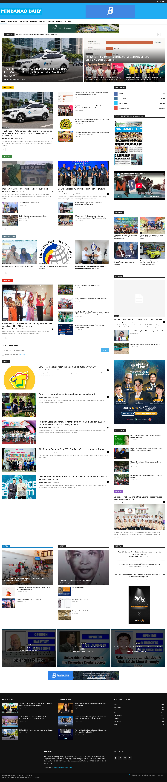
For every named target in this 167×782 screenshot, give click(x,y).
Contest (116, 529)
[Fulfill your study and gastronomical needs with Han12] (65, 303)
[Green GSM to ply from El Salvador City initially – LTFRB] (121, 335)
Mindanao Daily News (8, 191)
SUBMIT (105, 350)
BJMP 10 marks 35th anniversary (29, 203)
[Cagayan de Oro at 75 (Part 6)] (64, 603)
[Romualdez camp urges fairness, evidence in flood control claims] (65, 708)
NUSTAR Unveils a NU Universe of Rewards (29, 599)
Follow (162, 98)
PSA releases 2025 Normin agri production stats (17, 266)
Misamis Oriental (7, 185)
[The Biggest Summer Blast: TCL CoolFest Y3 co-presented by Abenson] (19, 460)
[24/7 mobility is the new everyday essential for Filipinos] (10, 734)
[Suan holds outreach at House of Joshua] (65, 290)
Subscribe (162, 108)
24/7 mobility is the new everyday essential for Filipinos (36, 730)
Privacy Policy (21, 354)
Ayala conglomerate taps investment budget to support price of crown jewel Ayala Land (124, 262)
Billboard (5, 320)
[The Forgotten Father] (64, 591)
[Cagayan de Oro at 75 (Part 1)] (64, 615)
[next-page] (6, 149)
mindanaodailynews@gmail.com (62, 767)
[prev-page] (3, 149)
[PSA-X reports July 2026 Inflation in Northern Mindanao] (56, 252)
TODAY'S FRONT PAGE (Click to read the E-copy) (129, 116)
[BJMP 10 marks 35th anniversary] (10, 207)
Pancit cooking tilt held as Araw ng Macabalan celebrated (67, 394)
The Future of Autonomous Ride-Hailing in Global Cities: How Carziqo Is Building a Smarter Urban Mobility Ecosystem (27, 133)
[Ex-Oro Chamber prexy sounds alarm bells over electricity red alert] (10, 220)
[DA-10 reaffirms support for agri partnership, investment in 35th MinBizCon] (65, 207)
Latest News (8, 66)
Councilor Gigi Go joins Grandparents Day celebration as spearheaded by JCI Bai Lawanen (27, 325)
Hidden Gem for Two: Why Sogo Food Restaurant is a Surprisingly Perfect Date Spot (24, 580)
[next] (162, 34)
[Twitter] (158, 1)
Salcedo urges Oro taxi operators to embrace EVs (145, 344)
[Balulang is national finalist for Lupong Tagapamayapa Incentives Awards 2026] (139, 517)
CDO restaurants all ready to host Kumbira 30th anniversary (67, 367)
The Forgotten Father (78, 587)
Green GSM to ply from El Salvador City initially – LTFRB (147, 331)
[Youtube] (163, 1)
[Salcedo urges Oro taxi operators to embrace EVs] (121, 348)
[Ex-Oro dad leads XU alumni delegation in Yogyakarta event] (83, 173)
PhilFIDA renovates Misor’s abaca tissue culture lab (25, 189)
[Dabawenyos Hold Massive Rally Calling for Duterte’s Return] (121, 479)
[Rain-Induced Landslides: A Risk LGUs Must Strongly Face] (138, 648)
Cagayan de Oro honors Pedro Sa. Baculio (75, 581)
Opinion (29, 644)
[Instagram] (160, 1)
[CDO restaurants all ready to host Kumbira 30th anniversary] (19, 377)
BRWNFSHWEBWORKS (33, 777)
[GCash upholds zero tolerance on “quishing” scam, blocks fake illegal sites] (65, 329)
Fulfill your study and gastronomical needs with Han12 (91, 299)
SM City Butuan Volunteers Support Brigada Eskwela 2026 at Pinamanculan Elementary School (152, 237)
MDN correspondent (8, 138)
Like (163, 93)
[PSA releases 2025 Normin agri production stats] (19, 252)
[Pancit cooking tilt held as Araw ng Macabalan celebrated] (19, 405)
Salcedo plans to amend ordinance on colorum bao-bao (138, 319)
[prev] (158, 34)
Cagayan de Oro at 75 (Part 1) (80, 611)
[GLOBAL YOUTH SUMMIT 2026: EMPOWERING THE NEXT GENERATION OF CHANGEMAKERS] (10, 721)
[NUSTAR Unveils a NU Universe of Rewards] (8, 603)
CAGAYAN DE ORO (63, 185)
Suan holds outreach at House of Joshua (87, 285)
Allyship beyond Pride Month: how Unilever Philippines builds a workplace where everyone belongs (125, 237)
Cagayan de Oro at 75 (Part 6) (80, 599)
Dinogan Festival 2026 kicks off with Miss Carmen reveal (139, 564)
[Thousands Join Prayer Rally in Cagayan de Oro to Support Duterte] (121, 466)
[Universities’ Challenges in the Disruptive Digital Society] (83, 648)
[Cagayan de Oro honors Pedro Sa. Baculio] (83, 567)
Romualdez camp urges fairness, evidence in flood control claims (37, 34)
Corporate (116, 233)
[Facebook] (155, 1)
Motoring (116, 316)
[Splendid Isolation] (29, 648)
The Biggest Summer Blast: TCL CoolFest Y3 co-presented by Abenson (72, 449)
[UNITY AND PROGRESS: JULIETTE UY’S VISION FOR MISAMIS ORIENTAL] (121, 440)
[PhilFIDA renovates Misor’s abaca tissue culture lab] (27, 173)
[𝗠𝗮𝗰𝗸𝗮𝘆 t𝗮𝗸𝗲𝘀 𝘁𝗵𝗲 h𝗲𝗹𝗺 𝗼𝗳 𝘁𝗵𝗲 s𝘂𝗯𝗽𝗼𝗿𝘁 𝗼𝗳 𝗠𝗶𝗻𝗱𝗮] (92, 252)
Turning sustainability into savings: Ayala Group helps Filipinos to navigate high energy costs (149, 262)
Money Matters (6, 263)
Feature (129, 74)
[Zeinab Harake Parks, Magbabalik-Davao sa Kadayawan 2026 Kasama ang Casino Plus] (65, 136)
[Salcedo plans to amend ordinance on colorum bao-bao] (139, 298)
